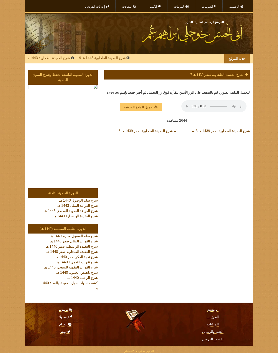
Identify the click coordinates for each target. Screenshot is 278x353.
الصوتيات (213, 317)
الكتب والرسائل (212, 331)
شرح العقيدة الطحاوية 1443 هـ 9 (110, 58)
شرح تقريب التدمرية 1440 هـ (77, 262)
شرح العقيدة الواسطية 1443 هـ (75, 216)
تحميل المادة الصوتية (139, 107)
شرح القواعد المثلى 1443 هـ (78, 205)
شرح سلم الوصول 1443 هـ (78, 200)
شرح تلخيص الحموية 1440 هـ (77, 272)
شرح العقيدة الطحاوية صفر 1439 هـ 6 (148, 131)
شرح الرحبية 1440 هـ (82, 278)
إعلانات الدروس (212, 339)
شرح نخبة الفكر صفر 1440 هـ (76, 257)
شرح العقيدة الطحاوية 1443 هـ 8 (54, 58)
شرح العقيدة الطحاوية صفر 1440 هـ (72, 252)
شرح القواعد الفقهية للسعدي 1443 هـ (71, 211)
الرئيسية (212, 309)
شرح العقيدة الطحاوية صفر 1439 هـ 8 (220, 131)
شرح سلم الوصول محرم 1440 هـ (74, 236)
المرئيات (213, 324)
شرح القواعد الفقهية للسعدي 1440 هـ (71, 267)
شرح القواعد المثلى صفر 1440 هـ (74, 241)
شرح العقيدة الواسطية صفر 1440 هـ (72, 246)
